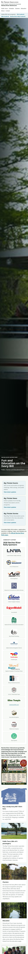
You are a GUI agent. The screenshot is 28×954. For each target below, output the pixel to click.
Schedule (11, 8)
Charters (17, 8)
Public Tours (4, 8)
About (3, 11)
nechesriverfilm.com (14, 704)
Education (23, 8)
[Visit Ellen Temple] (14, 700)
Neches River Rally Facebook (17, 16)
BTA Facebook (20, 14)
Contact (8, 11)
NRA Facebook (5, 16)
